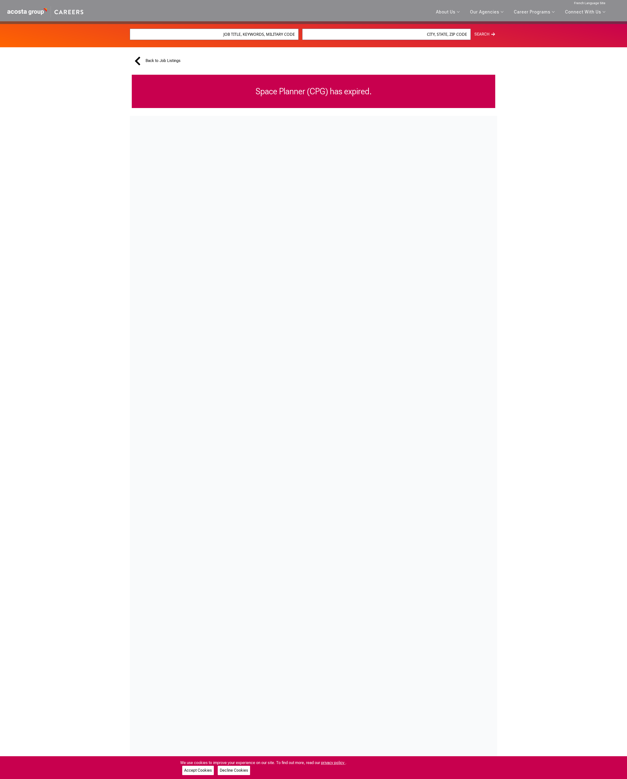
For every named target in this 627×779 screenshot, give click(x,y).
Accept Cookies (198, 770)
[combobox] (214, 34)
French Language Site (589, 3)
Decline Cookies (234, 770)
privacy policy (333, 762)
